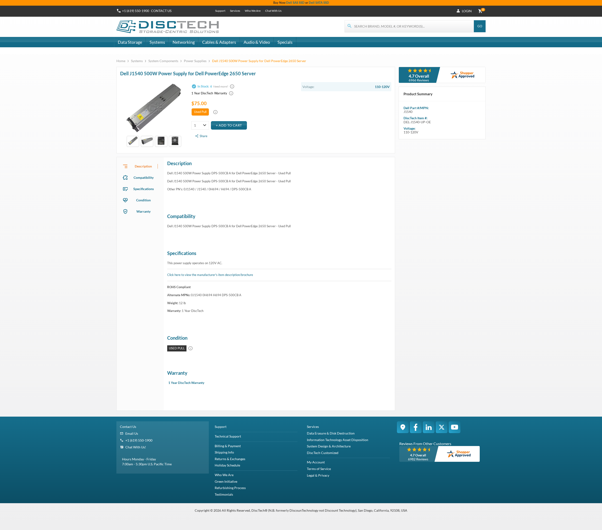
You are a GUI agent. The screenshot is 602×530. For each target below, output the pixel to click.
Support (220, 10)
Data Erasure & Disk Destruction (331, 433)
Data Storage (130, 42)
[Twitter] (442, 427)
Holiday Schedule (227, 465)
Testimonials (224, 494)
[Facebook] (416, 427)
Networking (184, 42)
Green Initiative (226, 481)
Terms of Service (319, 469)
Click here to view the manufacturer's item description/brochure (210, 275)
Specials (285, 42)
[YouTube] (454, 427)
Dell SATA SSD (319, 2)
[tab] (140, 166)
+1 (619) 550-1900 (135, 11)
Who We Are (253, 10)
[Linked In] (429, 427)
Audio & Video (257, 42)
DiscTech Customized (322, 453)
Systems (157, 42)
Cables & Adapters (219, 42)
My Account (316, 462)
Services (235, 10)
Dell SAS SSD (295, 2)
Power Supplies (195, 61)
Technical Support (228, 436)
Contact (161, 11)
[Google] (403, 427)
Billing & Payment (228, 446)
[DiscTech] (168, 26)
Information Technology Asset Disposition (337, 440)
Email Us (131, 433)
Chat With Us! (135, 447)
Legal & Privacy (318, 475)
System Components (163, 61)
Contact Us (128, 427)
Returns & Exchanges (230, 459)
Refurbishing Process (230, 488)
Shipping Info (224, 452)
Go (479, 26)
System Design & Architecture (329, 446)
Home (121, 61)
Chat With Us (273, 10)
